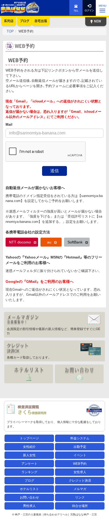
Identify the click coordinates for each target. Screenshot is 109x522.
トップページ (29, 438)
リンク (80, 497)
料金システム (79, 438)
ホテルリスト (29, 489)
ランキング (29, 472)
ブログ (29, 480)
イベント (80, 455)
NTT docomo (20, 242)
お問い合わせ (29, 497)
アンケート (29, 463)
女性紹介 (29, 447)
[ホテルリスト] (28, 373)
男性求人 (29, 506)
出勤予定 (80, 447)
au (49, 242)
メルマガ (80, 489)
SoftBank (75, 242)
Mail (9, 124)
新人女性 (29, 455)
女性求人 (80, 472)
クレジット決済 (80, 480)
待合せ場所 (80, 506)
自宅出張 (40, 20)
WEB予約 (80, 463)
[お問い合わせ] (79, 373)
